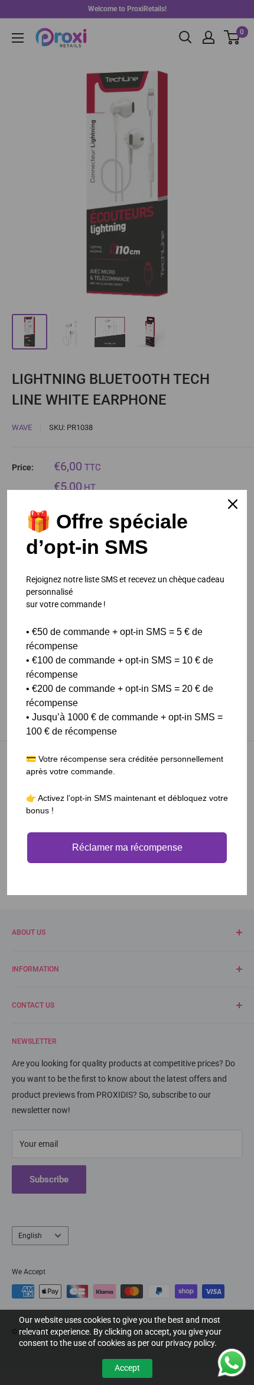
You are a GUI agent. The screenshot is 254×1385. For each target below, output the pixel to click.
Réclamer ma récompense (127, 847)
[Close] (233, 504)
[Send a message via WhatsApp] (232, 1362)
